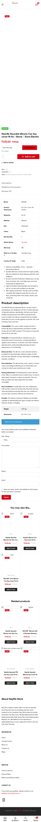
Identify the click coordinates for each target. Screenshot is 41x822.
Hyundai (8, 174)
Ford (13, 575)
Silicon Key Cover (21, 174)
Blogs (3, 752)
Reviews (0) (6, 191)
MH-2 (30, 534)
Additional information (11, 187)
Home (3, 737)
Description (6, 183)
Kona (13, 174)
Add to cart (30, 156)
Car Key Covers (7, 741)
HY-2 (10, 172)
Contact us (5, 748)
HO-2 (30, 627)
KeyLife (19, 810)
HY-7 (11, 534)
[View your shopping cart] (36, 4)
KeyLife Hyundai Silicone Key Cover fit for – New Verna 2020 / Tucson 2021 (29, 673)
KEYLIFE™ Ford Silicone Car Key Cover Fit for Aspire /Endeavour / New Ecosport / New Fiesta (11, 580)
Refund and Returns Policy (10, 777)
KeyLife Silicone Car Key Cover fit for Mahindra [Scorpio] (30, 539)
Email (4, 480)
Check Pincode (29, 148)
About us (5, 745)
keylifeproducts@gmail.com (11, 793)
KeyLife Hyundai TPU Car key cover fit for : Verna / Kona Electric (11, 673)
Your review (6, 445)
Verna (29, 174)
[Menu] (4, 4)
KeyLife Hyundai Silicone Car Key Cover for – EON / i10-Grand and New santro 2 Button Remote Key (11, 632)
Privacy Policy (6, 774)
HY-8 (27, 669)
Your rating (6, 436)
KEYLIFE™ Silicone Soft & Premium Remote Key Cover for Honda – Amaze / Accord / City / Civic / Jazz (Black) (30, 632)
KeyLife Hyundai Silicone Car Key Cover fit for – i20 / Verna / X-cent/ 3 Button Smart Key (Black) (11, 539)
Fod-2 (9, 575)
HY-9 (11, 627)
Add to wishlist (9, 162)
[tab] (20, 183)
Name (4, 471)
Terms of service (7, 770)
